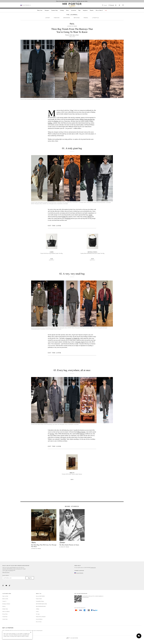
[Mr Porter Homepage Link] (72, 5)
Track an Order (5, 596)
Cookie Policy (4, 616)
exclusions (11, 570)
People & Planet (39, 598)
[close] (31, 632)
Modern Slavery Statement (40, 616)
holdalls (64, 216)
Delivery (3, 606)
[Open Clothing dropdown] (64, 9)
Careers (37, 611)
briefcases (82, 433)
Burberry (56, 121)
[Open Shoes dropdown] (69, 9)
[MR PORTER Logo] (7, 628)
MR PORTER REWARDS (41, 606)
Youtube (6, 585)
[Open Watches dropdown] (94, 9)
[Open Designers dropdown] (49, 9)
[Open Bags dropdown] (81, 9)
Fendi (82, 342)
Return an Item (5, 598)
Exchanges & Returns (6, 603)
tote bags (52, 433)
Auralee (90, 215)
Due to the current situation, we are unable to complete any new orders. (72, 1)
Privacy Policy (5, 614)
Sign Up (30, 578)
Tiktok (9, 585)
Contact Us (4, 601)
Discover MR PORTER (40, 596)
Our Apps (38, 614)
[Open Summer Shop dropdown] (58, 9)
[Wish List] (119, 5)
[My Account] (116, 5)
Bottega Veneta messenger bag (87, 119)
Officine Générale (81, 432)
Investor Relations (39, 619)
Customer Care (93, 567)
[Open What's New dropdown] (43, 9)
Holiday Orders (5, 608)
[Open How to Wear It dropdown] (103, 9)
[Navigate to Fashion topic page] (72, 24)
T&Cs (6, 570)
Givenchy (78, 342)
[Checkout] (122, 5)
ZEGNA (89, 216)
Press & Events (38, 621)
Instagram (3, 585)
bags (72, 110)
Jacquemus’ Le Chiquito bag (73, 338)
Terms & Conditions (6, 611)
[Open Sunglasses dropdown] (88, 9)
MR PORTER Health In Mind (41, 603)
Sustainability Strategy (40, 601)
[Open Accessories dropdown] (76, 9)
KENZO (68, 218)
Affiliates (37, 608)
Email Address (5, 575)
